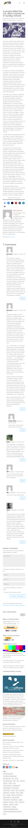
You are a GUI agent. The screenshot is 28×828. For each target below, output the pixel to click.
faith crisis (22, 781)
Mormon (13, 795)
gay (14, 783)
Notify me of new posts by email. (13, 592)
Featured (5, 20)
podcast (20, 799)
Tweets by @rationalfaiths (9, 736)
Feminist (10, 783)
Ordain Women (14, 799)
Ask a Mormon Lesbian (8, 773)
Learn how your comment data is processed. (14, 605)
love (4, 795)
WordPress (14, 826)
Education (21, 18)
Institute (12, 790)
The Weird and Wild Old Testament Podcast (12, 811)
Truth (4, 814)
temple (16, 804)
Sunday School (11, 20)
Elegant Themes (14, 824)
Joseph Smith (6, 792)
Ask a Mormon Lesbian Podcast (9, 776)
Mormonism (19, 795)
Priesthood (11, 802)
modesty (8, 795)
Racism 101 (21, 802)
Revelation (5, 804)
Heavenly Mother (7, 788)
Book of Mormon (6, 778)
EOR (14, 781)
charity (16, 778)
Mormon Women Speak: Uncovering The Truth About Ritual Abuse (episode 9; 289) (13, 756)
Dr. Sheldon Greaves (7, 781)
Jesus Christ (21, 790)
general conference (7, 785)
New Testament (15, 797)
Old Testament (6, 799)
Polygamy (5, 802)
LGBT (8, 697)
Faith (18, 781)
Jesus (17, 790)
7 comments (19, 20)
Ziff (8, 471)
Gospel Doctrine (16, 785)
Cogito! (5, 717)
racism (16, 802)
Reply (22, 298)
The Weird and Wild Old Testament (10, 809)
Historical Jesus (15, 788)
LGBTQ (21, 792)
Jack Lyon (9, 310)
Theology (14, 806)
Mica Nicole (7, 18)
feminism (5, 783)
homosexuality (6, 790)
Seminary (11, 804)
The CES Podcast (6, 806)
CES (13, 778)
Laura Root (12, 792)
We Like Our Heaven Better (17, 760)
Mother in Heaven (7, 797)
